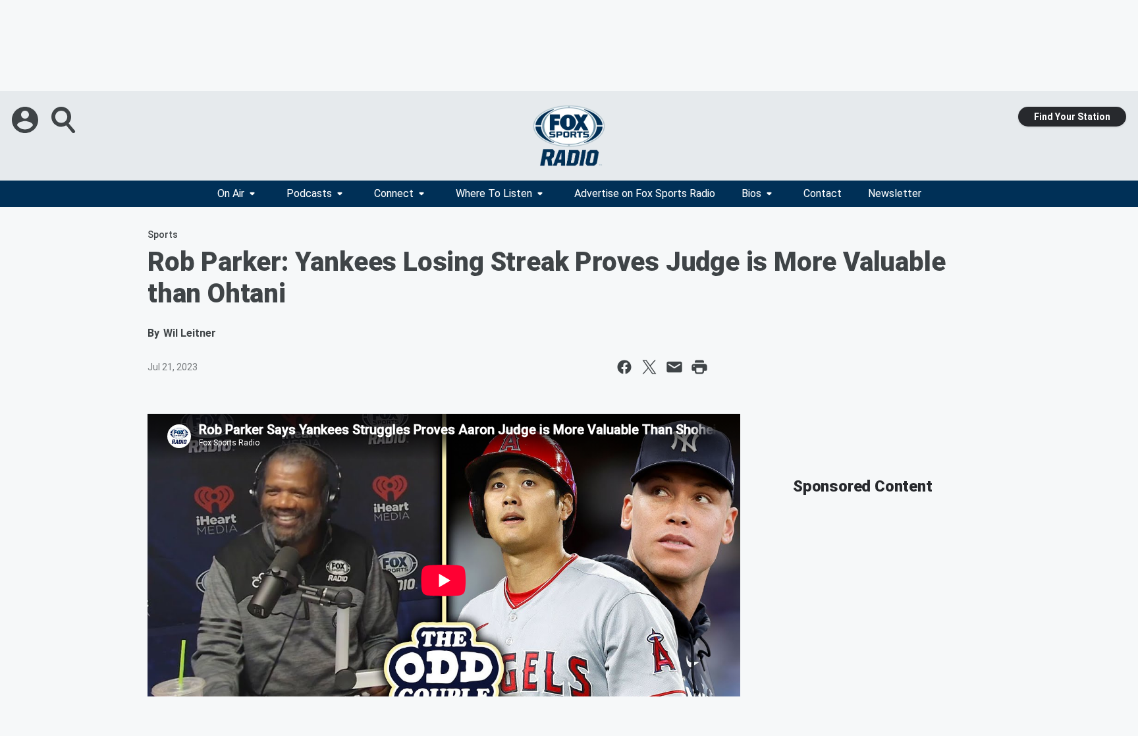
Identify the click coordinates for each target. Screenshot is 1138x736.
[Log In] (26, 120)
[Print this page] (699, 367)
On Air (230, 193)
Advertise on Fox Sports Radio (644, 193)
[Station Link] (569, 136)
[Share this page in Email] (674, 367)
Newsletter (894, 193)
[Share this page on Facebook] (624, 367)
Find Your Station (1072, 116)
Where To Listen (494, 193)
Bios (751, 193)
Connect (394, 193)
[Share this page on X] (649, 367)
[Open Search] (64, 120)
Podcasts (309, 193)
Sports (163, 234)
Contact (822, 193)
